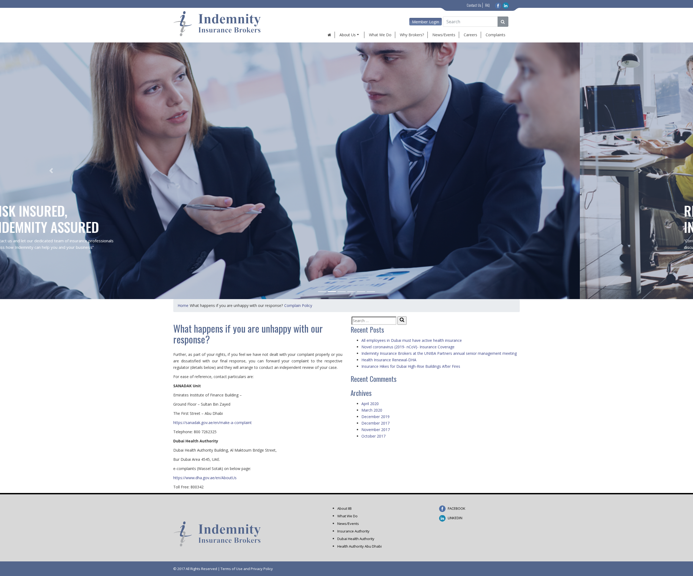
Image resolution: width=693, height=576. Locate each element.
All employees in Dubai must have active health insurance (411, 340)
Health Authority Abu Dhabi (359, 546)
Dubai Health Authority (355, 538)
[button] (52, 170)
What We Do (380, 34)
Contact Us (474, 5)
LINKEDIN (454, 517)
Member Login (425, 21)
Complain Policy (298, 305)
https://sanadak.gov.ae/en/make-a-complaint (212, 422)
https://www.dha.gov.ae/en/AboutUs (205, 477)
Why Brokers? (412, 34)
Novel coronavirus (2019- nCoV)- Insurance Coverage (408, 346)
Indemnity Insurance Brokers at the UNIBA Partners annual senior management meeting (439, 353)
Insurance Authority (353, 531)
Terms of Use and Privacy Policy (247, 568)
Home (183, 305)
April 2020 (370, 403)
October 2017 (373, 436)
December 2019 (375, 416)
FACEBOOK (456, 508)
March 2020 (371, 410)
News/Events (443, 34)
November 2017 (375, 429)
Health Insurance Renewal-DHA (388, 359)
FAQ (487, 5)
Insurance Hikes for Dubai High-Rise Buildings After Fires (410, 366)
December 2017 (375, 423)
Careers (470, 34)
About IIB (344, 508)
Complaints (495, 34)
